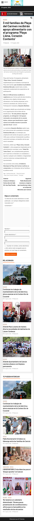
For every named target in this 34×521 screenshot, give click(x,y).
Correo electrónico (10, 234)
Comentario (8, 205)
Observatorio (6, 466)
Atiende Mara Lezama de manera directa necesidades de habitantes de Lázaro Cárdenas (16, 329)
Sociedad (5, 19)
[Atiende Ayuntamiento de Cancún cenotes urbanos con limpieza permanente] (17, 347)
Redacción (6, 43)
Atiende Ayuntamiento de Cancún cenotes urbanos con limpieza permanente (15, 364)
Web (6, 240)
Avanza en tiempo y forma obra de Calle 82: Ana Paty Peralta (9, 182)
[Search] (31, 18)
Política (5, 436)
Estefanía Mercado (10, 173)
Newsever (13, 519)
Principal (21, 175)
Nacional (5, 497)
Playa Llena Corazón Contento (11, 175)
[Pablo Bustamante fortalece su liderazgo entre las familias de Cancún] (17, 425)
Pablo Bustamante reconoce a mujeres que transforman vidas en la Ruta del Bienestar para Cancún (24, 184)
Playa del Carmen (21, 173)
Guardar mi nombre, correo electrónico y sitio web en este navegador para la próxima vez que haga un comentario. (17, 248)
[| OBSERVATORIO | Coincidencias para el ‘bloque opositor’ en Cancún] (17, 456)
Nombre (7, 229)
